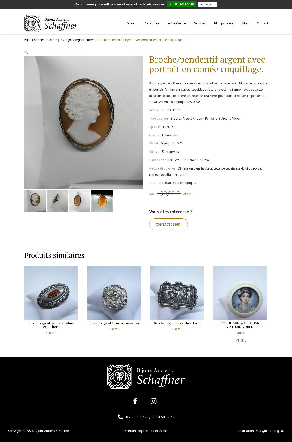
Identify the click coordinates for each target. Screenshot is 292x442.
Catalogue (54, 40)
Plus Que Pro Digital (269, 430)
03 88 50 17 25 (137, 417)
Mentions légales (136, 430)
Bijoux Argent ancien (79, 40)
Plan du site (159, 430)
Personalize (208, 4)
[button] (26, 52)
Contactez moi (168, 224)
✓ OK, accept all (181, 4)
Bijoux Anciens (34, 40)
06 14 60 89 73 (163, 417)
